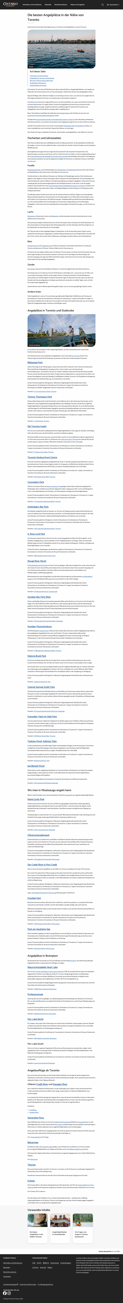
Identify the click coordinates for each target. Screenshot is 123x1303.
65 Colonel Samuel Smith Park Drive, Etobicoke (49, 711)
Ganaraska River (83, 1122)
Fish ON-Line (32, 102)
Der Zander (31, 269)
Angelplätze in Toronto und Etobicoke (42, 78)
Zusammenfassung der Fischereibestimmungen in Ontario (55, 119)
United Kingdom (65, 1263)
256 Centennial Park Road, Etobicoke (46, 783)
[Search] (103, 5)
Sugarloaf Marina (83, 1185)
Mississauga (67, 795)
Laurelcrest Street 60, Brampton (44, 1063)
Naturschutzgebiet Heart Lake (43, 967)
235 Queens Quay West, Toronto (44, 477)
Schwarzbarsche (33, 246)
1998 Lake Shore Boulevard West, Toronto (47, 651)
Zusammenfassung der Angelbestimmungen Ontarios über (49, 156)
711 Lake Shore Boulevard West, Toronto (47, 501)
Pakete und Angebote (77, 5)
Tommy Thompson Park (40, 397)
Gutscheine (7, 1276)
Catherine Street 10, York (42, 682)
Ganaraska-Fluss (36, 1118)
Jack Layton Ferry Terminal (69, 439)
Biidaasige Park (35, 362)
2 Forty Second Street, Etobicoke (44, 830)
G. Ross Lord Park (36, 534)
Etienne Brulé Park (37, 656)
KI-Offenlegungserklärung (45, 1284)
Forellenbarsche (46, 246)
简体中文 (46, 1263)
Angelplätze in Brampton (38, 83)
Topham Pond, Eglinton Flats (42, 741)
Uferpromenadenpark (38, 835)
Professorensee (35, 994)
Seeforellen (72, 170)
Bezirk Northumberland (63, 1122)
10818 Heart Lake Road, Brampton (45, 989)
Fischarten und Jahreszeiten (39, 76)
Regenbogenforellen (34, 170)
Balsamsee (33, 1142)
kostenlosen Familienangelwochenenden (41, 115)
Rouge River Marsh (37, 561)
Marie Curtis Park (36, 799)
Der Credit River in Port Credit (42, 865)
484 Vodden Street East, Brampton (45, 1038)
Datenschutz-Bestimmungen (28, 1284)
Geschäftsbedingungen (10, 1284)
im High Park (53, 723)
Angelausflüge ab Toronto (38, 85)
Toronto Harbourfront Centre (42, 457)
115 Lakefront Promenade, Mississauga (46, 859)
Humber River (43, 631)
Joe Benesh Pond (36, 766)
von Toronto (76, 356)
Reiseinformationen (60, 5)
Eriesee (31, 1181)
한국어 (39, 1263)
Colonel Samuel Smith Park (41, 687)
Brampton (72, 961)
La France (35, 1267)
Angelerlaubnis (65, 113)
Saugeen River (60, 1084)
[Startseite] (10, 4)
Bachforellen (61, 170)
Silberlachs (54, 216)
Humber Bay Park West (39, 597)
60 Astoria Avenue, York (42, 761)
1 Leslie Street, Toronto (41, 421)
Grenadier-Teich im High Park (42, 717)
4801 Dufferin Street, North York (44, 556)
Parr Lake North (36, 1019)
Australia (43, 1267)
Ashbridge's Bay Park (38, 507)
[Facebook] (4, 1294)
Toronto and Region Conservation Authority (49, 971)
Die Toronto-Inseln (37, 426)
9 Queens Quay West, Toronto (44, 452)
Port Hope (58, 1124)
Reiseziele (48, 5)
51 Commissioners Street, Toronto (45, 391)
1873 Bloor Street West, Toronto (44, 736)
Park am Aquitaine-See (39, 929)
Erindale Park (34, 898)
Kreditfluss (33, 1110)
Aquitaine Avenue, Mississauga (44, 948)
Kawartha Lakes (48, 1147)
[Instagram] (9, 1294)
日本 (33, 1263)
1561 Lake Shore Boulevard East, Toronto (47, 528)
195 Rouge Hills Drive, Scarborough (45, 591)
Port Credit (31, 875)
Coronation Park (36, 482)
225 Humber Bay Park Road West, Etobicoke (48, 621)
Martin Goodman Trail (54, 486)
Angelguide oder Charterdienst (74, 126)
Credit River (42, 1084)
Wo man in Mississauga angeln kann (41, 80)
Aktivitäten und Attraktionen (32, 5)
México (50, 1267)
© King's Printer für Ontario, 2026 (13, 1298)
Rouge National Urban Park (38, 565)
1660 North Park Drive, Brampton (45, 1014)
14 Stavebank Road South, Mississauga (43, 893)
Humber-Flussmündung (40, 627)
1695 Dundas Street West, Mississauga (46, 924)
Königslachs (31, 216)
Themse (32, 1165)
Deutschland (114, 5)
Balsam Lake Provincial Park (79, 1149)
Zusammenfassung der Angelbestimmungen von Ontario (66, 186)
